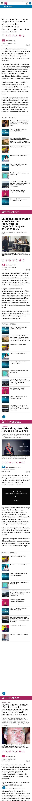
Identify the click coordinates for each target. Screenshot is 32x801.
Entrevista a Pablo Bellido (18, 626)
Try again (16, 500)
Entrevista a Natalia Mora (18, 147)
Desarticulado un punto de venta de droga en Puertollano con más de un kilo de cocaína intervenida (19, 408)
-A (29, 45)
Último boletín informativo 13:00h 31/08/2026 (18, 130)
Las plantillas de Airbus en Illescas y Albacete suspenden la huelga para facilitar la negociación (20, 184)
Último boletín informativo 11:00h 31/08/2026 (18, 199)
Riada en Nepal (13, 0)
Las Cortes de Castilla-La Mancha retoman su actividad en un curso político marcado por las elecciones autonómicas (20, 140)
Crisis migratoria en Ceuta (24, 0)
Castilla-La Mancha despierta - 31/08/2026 (19, 173)
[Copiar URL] (16, 497)
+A (26, 45)
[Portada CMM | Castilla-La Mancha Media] (6, 3)
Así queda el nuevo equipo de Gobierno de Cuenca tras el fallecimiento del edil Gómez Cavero (19, 123)
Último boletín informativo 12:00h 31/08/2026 (18, 165)
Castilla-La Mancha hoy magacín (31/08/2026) (17, 191)
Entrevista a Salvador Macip (19, 634)
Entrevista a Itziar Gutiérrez (18, 155)
